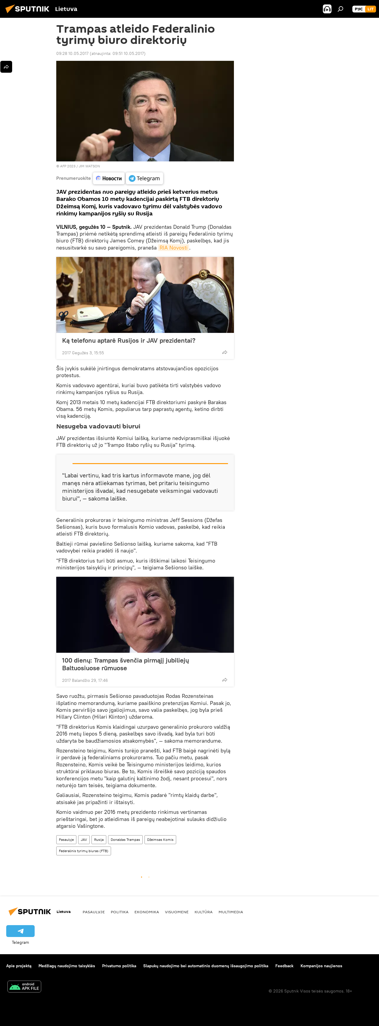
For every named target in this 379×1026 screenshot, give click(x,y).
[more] (225, 352)
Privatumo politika (119, 965)
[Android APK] (24, 987)
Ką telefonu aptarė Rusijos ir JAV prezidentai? (128, 340)
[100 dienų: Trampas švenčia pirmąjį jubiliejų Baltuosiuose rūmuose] (145, 615)
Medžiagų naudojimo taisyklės (66, 965)
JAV (84, 839)
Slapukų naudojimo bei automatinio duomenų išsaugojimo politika (205, 965)
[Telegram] (144, 178)
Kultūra (204, 911)
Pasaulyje (66, 839)
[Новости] (109, 178)
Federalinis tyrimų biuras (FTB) (83, 851)
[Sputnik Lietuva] (29, 14)
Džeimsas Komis (160, 839)
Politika (120, 911)
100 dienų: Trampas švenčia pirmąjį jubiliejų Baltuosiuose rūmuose (125, 664)
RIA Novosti (174, 247)
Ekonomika (146, 911)
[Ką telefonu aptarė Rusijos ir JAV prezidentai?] (145, 295)
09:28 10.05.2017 (72, 53)
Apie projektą (18, 965)
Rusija (99, 839)
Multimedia (231, 911)
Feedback (284, 965)
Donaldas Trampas (125, 839)
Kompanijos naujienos (321, 965)
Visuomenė (177, 911)
